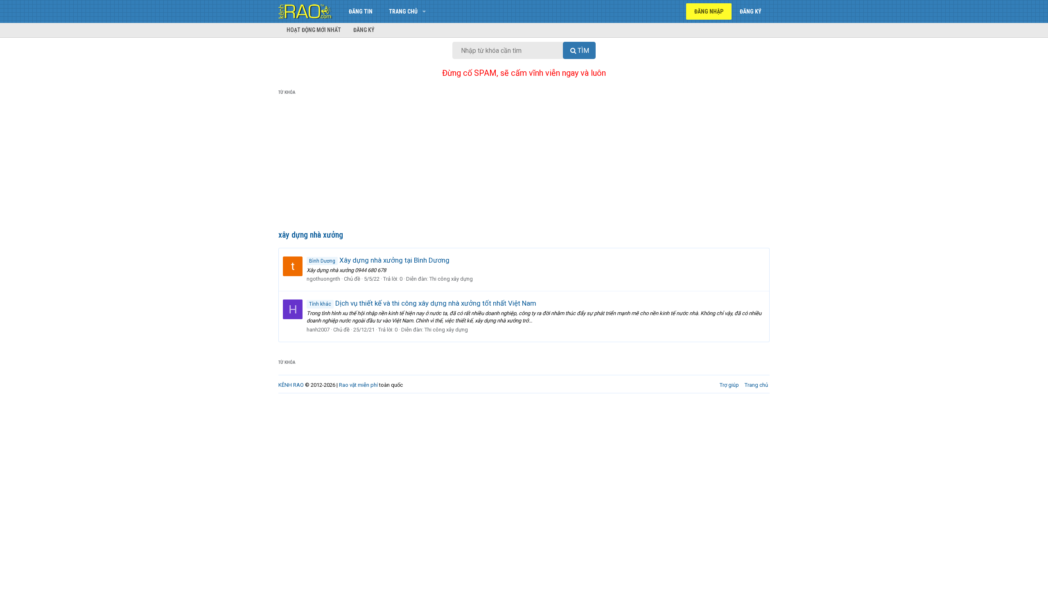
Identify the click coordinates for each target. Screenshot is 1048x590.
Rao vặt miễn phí (358, 385)
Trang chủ (403, 11)
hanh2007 (318, 330)
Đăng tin (361, 11)
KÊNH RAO (291, 385)
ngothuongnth (323, 279)
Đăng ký (364, 30)
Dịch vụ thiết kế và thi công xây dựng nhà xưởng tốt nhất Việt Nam (422, 303)
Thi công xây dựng (451, 279)
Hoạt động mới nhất (314, 30)
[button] (424, 11)
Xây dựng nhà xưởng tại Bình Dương (379, 260)
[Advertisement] (524, 164)
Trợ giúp (729, 385)
